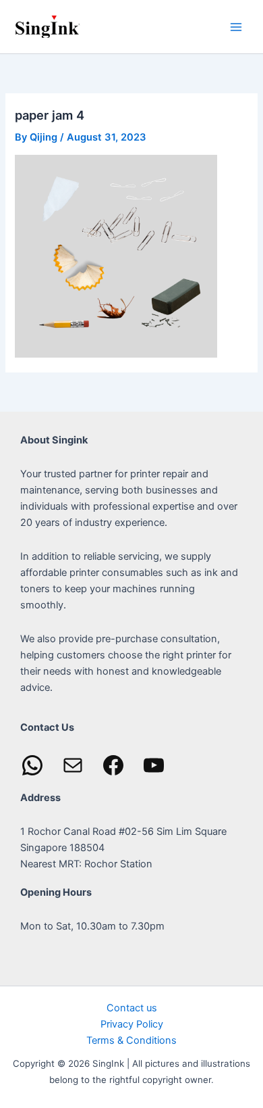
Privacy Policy (131, 1024)
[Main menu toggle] (236, 26)
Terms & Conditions (131, 1040)
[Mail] (73, 765)
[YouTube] (154, 765)
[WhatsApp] (32, 765)
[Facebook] (113, 765)
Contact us (132, 1008)
